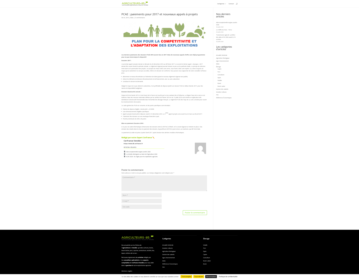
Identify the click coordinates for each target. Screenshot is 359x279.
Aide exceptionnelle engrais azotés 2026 (138, 152)
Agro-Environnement (222, 61)
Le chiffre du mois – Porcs (224, 30)
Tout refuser (198, 277)
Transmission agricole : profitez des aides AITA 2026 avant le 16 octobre (226, 37)
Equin (219, 77)
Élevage (218, 67)
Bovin (219, 83)
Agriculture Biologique (222, 58)
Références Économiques (224, 98)
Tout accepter (186, 277)
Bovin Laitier (221, 86)
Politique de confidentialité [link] (228, 277)
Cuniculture (221, 75)
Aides (132, 18)
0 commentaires (140, 18)
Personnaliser (211, 277)
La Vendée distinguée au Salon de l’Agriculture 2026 (141, 154)
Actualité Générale (221, 55)
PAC (217, 95)
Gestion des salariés (222, 89)
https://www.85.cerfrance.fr (133, 143)
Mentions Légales (126, 271)
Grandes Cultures (221, 92)
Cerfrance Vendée (132, 141)
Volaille (220, 80)
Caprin (219, 69)
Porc (219, 72)
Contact (231, 4)
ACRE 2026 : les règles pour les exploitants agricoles (142, 156)
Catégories (220, 4)
